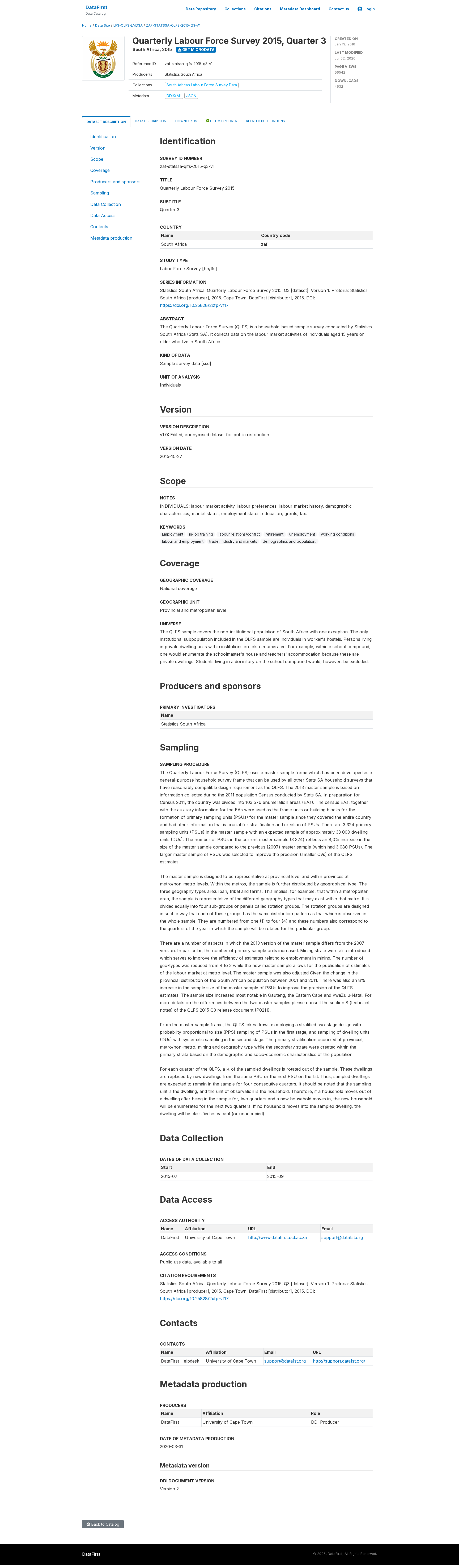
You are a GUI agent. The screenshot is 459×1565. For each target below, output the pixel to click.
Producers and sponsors (115, 181)
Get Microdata (198, 49)
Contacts (99, 226)
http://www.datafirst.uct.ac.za (277, 1237)
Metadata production (111, 238)
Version (97, 148)
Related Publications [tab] (265, 121)
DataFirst (96, 7)
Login (369, 9)
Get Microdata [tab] (223, 121)
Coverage (100, 170)
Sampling (99, 193)
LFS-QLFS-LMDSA (128, 25)
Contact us (339, 9)
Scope (96, 159)
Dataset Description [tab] (106, 122)
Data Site (102, 25)
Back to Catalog (104, 1524)
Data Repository (201, 9)
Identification (103, 136)
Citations (262, 9)
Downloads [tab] (186, 121)
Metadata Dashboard (300, 9)
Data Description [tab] (150, 121)
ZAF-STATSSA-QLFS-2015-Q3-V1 (173, 25)
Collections (235, 9)
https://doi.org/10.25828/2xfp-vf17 (194, 305)
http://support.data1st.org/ (339, 1361)
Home (87, 25)
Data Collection (105, 204)
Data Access (103, 215)
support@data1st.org (342, 1237)
